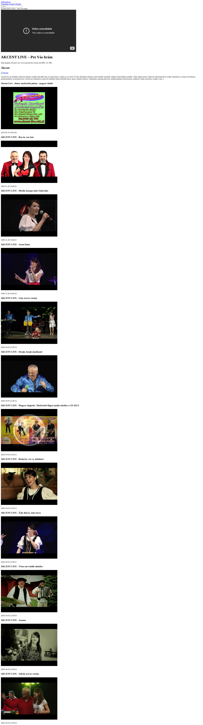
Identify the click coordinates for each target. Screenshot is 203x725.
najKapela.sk (6, 2)
